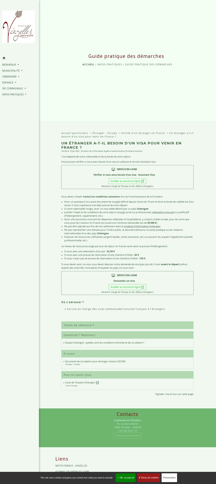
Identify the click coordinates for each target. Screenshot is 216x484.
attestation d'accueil (163, 212)
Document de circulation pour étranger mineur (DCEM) (95, 361)
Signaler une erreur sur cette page (174, 394)
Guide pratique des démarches (148, 64)
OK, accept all (126, 477)
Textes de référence (78, 325)
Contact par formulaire (127, 435)
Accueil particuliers (75, 133)
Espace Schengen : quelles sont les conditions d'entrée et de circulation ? (104, 342)
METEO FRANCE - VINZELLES (71, 465)
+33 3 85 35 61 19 (127, 430)
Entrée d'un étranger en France (143, 133)
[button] (19, 58)
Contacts (127, 414)
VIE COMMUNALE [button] (13, 88)
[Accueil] (19, 28)
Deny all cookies (150, 477)
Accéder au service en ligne (127, 181)
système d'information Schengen (142, 226)
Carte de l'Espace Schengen (82, 382)
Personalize (169, 477)
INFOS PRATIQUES (109, 64)
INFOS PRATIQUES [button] (13, 94)
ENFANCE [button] (8, 82)
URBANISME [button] (9, 76)
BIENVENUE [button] (9, 64)
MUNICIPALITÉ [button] (11, 70)
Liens (61, 459)
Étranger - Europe (105, 133)
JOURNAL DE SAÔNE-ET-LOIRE (72, 471)
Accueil (88, 64)
